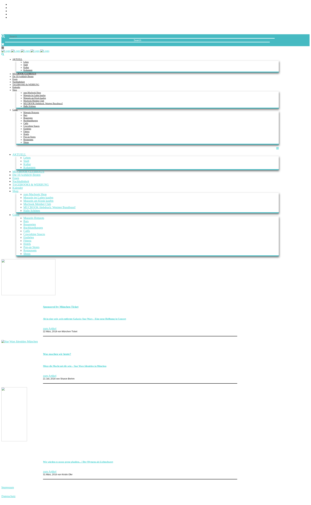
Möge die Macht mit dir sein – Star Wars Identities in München (74, 366)
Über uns (303, 4)
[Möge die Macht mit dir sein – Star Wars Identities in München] (19, 341)
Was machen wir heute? (57, 354)
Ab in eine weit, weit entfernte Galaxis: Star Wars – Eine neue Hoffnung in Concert (84, 318)
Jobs (306, 7)
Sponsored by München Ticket (60, 306)
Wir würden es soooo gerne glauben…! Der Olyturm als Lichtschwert (78, 461)
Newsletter (301, 14)
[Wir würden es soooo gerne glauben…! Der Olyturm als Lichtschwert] (14, 440)
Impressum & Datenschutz (291, 17)
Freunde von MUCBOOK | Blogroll (285, 11)
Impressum (7, 487)
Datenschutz (8, 496)
